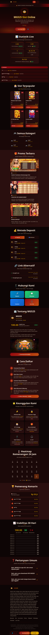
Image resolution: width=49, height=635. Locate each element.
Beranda (12, 618)
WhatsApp (35, 618)
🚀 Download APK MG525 (24, 354)
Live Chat (17, 620)
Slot (16, 618)
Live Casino (20, 618)
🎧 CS (34, 633)
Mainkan (13, 107)
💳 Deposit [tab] (17, 237)
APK (34, 1)
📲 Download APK (20, 29)
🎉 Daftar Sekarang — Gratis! (24, 396)
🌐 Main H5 (30, 29)
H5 (37, 1)
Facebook (12, 620)
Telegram (30, 618)
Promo (25, 618)
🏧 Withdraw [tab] (31, 237)
